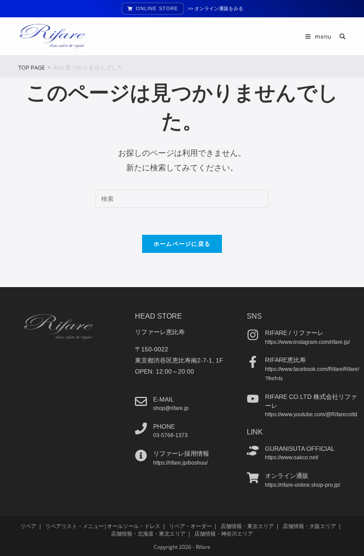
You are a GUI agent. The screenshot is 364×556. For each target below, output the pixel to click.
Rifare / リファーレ (294, 332)
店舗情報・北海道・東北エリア (148, 533)
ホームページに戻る (182, 244)
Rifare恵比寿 (285, 359)
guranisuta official (300, 448)
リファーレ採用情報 (181, 453)
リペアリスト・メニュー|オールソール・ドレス (102, 526)
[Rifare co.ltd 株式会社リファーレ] (253, 399)
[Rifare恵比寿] (253, 362)
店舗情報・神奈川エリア (223, 533)
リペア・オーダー (190, 526)
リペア (28, 526)
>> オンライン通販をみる (215, 8)
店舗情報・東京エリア (247, 526)
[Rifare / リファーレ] (253, 335)
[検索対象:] (339, 36)
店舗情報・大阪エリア (309, 526)
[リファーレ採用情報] (141, 455)
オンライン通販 (287, 475)
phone (164, 426)
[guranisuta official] (253, 451)
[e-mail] (141, 401)
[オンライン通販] (253, 478)
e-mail (163, 399)
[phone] (141, 428)
